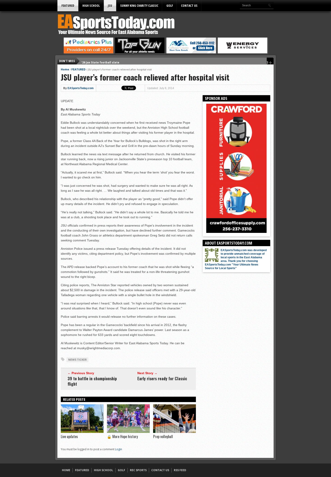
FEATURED (67, 5)
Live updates (69, 436)
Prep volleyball (163, 436)
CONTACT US (189, 5)
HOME (66, 470)
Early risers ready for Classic (162, 378)
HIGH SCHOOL (91, 5)
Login (118, 449)
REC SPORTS (138, 470)
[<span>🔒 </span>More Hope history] (128, 432)
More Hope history (122, 436)
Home (65, 69)
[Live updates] (82, 432)
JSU (110, 5)
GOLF (169, 5)
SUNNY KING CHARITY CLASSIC (139, 5)
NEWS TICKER (77, 360)
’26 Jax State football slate (100, 61)
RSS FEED (180, 470)
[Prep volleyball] (174, 432)
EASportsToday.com (81, 88)
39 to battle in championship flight (92, 381)
